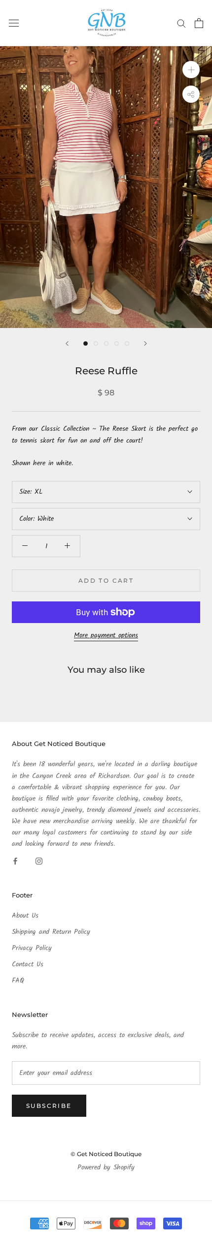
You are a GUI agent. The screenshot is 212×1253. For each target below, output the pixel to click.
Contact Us (27, 964)
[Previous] (67, 343)
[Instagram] (38, 860)
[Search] (181, 23)
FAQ (18, 981)
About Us (25, 916)
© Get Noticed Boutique (106, 1154)
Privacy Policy (32, 948)
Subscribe (49, 1105)
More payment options (106, 635)
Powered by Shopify (106, 1167)
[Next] (145, 343)
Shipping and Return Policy (51, 932)
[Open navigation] (14, 23)
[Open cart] (199, 23)
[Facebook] (15, 860)
